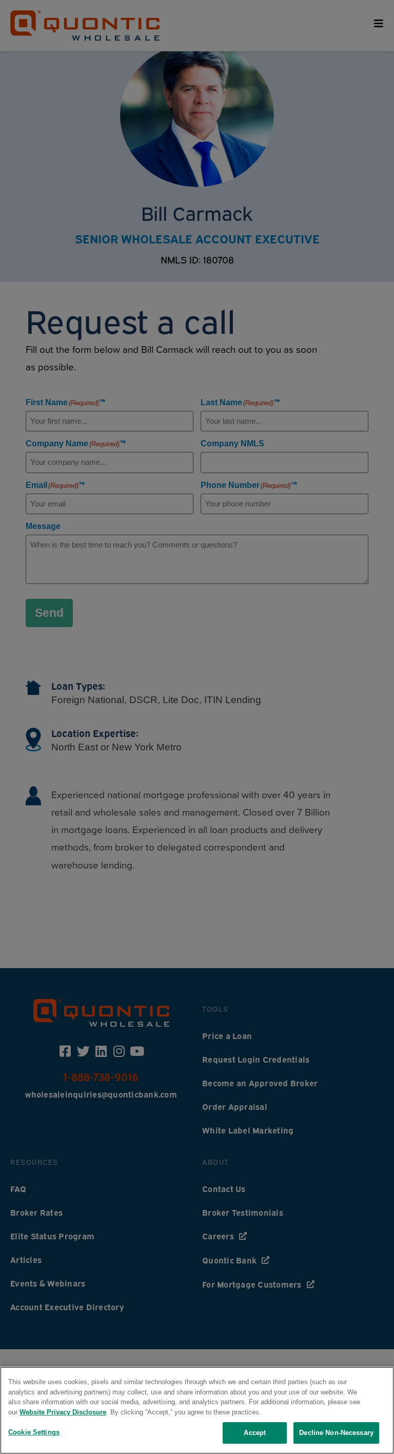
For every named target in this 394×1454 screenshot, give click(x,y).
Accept (255, 1433)
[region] (197, 1410)
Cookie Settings (34, 1432)
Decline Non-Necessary (336, 1433)
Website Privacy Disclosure (62, 1412)
